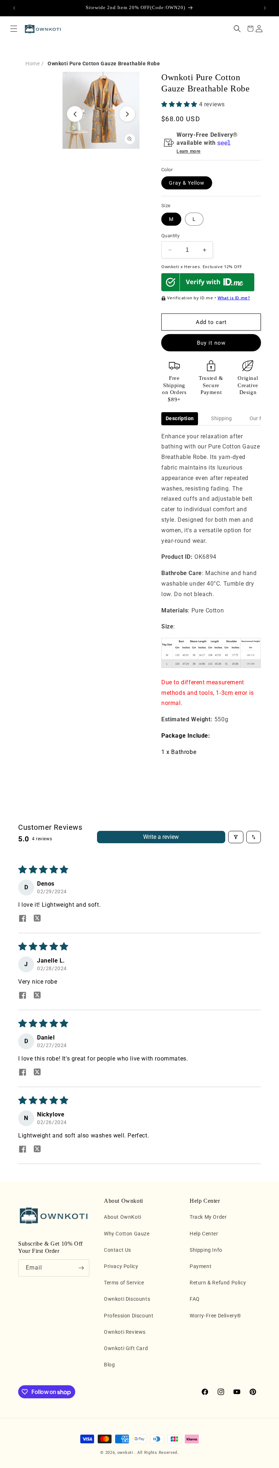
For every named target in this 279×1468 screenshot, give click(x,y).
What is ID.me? (234, 297)
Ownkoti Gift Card (126, 1348)
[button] (13, 28)
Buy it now (211, 343)
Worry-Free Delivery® (215, 1316)
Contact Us (117, 1250)
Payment (200, 1266)
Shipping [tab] (221, 418)
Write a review (161, 836)
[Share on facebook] (22, 919)
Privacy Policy (121, 1266)
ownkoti (125, 1452)
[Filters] (235, 837)
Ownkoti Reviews (125, 1332)
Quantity (170, 235)
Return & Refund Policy (218, 1282)
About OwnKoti (122, 1217)
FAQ (195, 1299)
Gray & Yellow (187, 183)
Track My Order (208, 1217)
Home (32, 63)
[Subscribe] (81, 1267)
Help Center (204, 1234)
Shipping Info (206, 1250)
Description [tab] (180, 418)
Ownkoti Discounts (127, 1299)
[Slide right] (127, 114)
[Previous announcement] (14, 8)
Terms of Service (124, 1282)
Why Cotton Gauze (127, 1234)
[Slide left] (75, 114)
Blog (109, 1364)
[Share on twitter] (37, 919)
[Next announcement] (265, 8)
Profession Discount (128, 1316)
